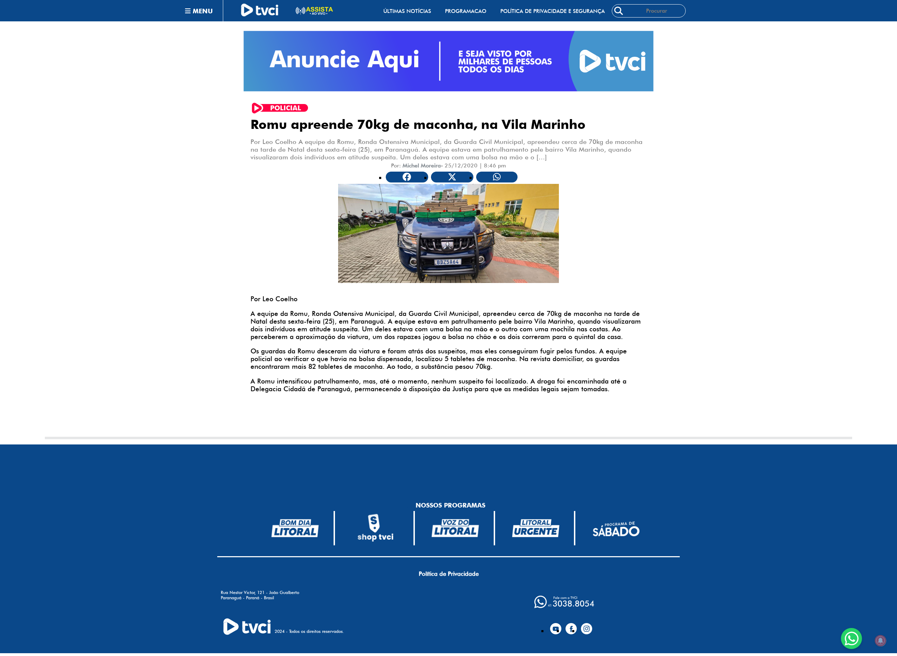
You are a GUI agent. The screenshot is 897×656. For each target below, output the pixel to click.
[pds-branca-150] (616, 528)
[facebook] (571, 626)
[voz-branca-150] (455, 528)
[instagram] (586, 626)
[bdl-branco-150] (295, 528)
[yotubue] (555, 626)
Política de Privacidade (449, 573)
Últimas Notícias (407, 11)
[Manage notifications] (880, 640)
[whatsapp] (564, 602)
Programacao (465, 11)
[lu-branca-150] (535, 528)
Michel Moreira (422, 165)
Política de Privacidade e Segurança (552, 11)
